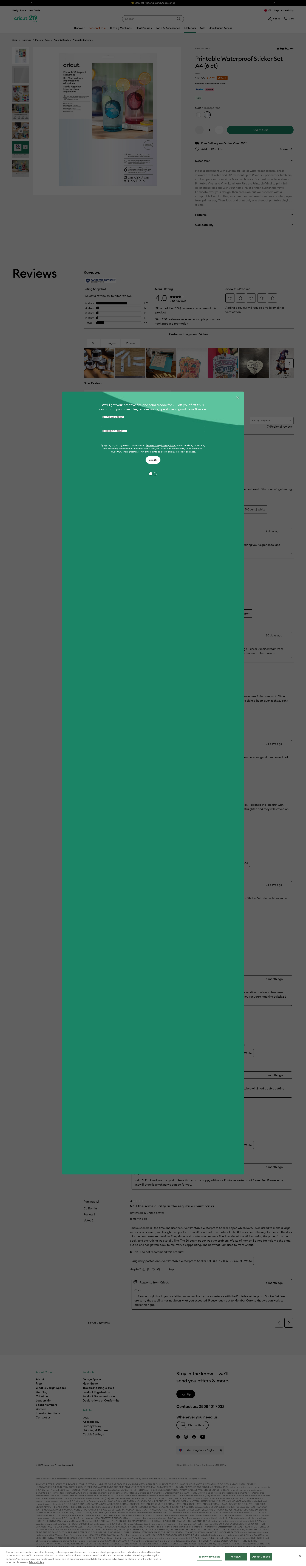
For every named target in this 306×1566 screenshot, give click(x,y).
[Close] (237, 397)
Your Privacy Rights (209, 1556)
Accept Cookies (261, 1556)
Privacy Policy (168, 445)
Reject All (236, 1556)
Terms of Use (152, 445)
